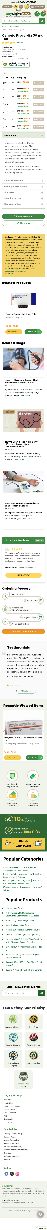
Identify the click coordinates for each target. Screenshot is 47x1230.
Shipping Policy (9, 1137)
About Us (7, 1100)
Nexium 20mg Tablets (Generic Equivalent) (24, 930)
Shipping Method (12, 204)
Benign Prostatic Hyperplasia (15, 874)
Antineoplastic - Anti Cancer (15, 870)
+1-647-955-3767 (26, 2)
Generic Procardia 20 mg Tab (20, 314)
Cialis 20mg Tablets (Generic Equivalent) (23, 934)
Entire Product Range (12, 1106)
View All (39, 540)
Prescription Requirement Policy (16, 1150)
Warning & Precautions (15, 186)
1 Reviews (20, 42)
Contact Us (8, 1122)
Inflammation (23, 883)
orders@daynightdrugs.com (15, 271)
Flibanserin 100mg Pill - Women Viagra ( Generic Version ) (22, 956)
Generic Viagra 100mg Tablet (18, 925)
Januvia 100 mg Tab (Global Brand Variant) (24, 970)
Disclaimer (8, 1153)
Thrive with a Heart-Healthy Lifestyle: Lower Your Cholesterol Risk (21, 444)
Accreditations (9, 1110)
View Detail (12, 332)
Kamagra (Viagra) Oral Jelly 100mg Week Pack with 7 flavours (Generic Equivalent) (24, 941)
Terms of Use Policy (11, 1140)
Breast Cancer (9, 877)
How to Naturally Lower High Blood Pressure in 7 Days (22, 381)
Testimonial (8, 1119)
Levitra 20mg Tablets (15, 908)
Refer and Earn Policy (12, 1156)
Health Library (9, 1103)
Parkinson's (38, 887)
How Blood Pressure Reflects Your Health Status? (22, 504)
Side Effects (10, 192)
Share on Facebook (24, 216)
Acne (5, 867)
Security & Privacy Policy (13, 1134)
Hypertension (14, 26)
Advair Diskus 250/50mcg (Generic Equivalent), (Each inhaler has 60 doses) (22, 914)
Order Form (22, 631)
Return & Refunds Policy (13, 1147)
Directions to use (12, 198)
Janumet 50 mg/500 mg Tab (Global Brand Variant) (24, 964)
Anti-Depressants (30, 867)
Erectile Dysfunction (11, 880)
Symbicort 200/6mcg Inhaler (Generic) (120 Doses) (24, 948)
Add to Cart (39, 83)
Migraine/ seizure (10, 887)
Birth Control (35, 874)
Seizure (6, 890)
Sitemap (7, 1159)
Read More (25, 395)
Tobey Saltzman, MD (17, 65)
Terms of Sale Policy (11, 1143)
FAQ (5, 1116)
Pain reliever (25, 887)
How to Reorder (10, 1113)
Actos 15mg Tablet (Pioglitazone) (20, 920)
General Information (14, 180)
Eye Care (26, 880)
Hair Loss (36, 880)
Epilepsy (21, 877)
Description (10, 135)
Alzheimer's (15, 867)
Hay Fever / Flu (9, 883)
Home (4, 26)
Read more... (9, 273)
